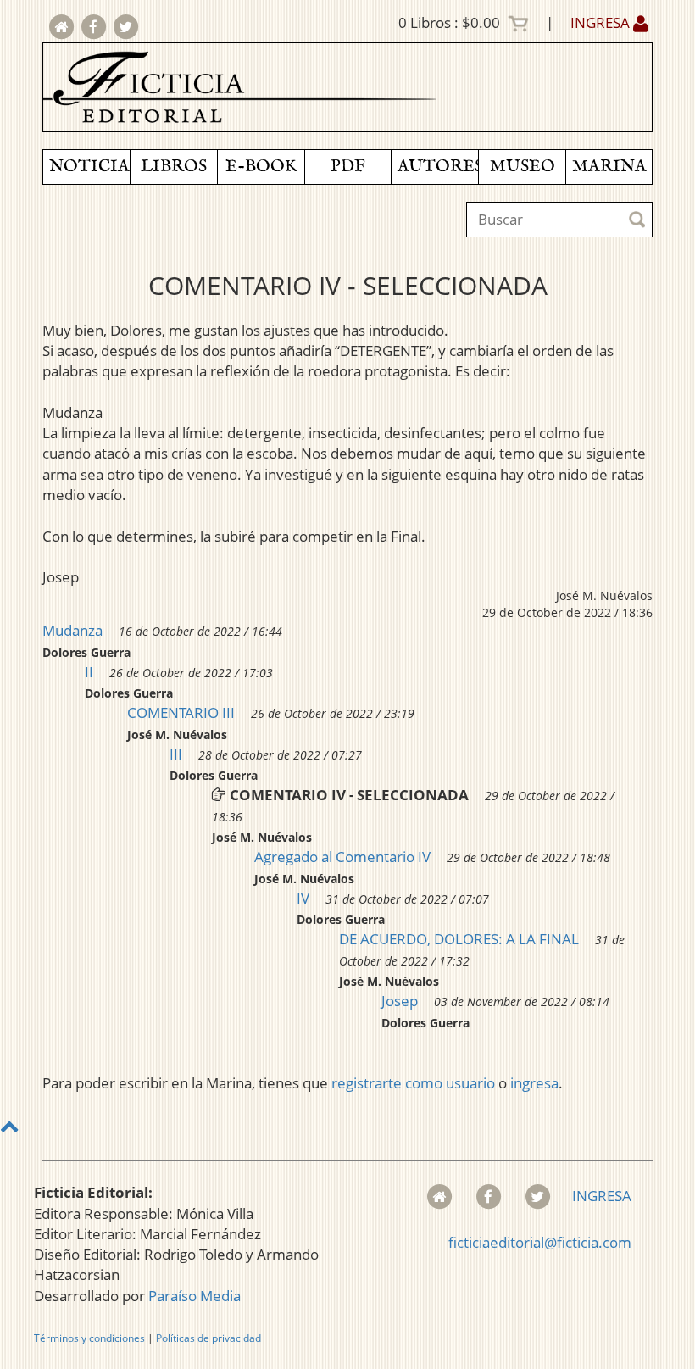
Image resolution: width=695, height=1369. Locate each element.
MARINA (609, 166)
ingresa (534, 1083)
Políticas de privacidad (208, 1338)
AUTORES (438, 166)
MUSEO (522, 166)
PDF (348, 166)
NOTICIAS (89, 166)
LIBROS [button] (174, 166)
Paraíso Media (194, 1295)
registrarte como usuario (413, 1083)
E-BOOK (261, 166)
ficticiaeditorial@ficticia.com (539, 1242)
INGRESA (601, 22)
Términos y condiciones (89, 1338)
